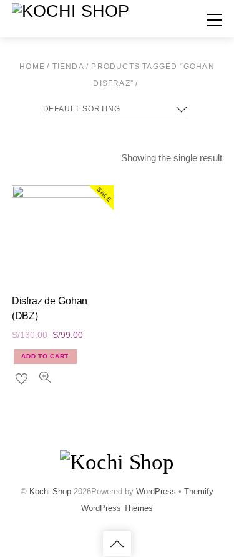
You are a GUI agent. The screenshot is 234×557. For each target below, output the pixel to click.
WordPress (156, 491)
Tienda (68, 66)
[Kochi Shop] (70, 11)
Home (32, 66)
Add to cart (45, 356)
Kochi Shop (50, 491)
